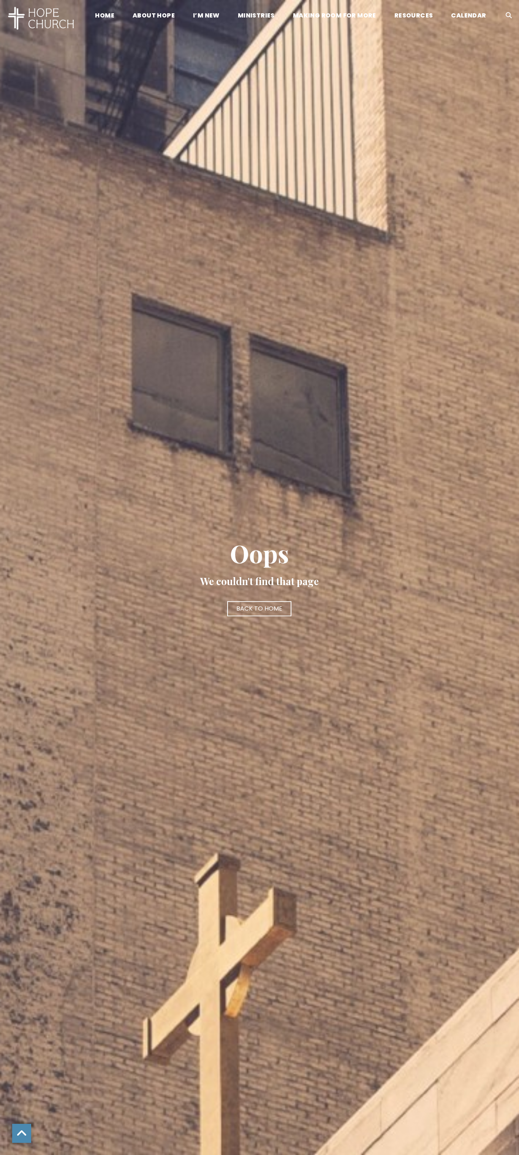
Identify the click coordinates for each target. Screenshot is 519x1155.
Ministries (256, 16)
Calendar (468, 16)
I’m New (206, 16)
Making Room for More (334, 16)
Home (104, 16)
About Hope (154, 16)
